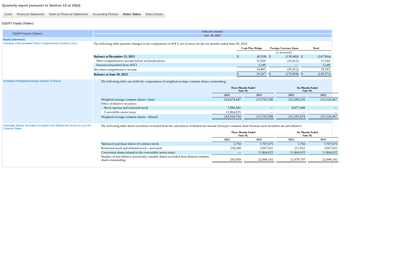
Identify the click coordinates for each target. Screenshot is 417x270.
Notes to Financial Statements (68, 14)
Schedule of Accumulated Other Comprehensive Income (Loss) (40, 43)
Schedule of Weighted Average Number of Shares (32, 81)
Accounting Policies (105, 14)
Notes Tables (132, 14)
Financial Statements (30, 14)
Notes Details (154, 14)
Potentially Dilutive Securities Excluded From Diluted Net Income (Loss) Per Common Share (47, 127)
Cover (8, 14)
